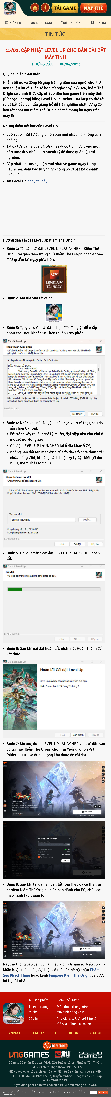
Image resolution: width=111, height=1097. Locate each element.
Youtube (97, 1033)
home (34, 7)
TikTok (72, 1033)
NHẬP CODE (44, 23)
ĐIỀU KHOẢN (72, 23)
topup (93, 8)
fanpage (45, 7)
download (65, 8)
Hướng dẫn (42, 64)
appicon (10, 8)
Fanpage (14, 1033)
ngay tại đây (37, 181)
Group (38, 1033)
